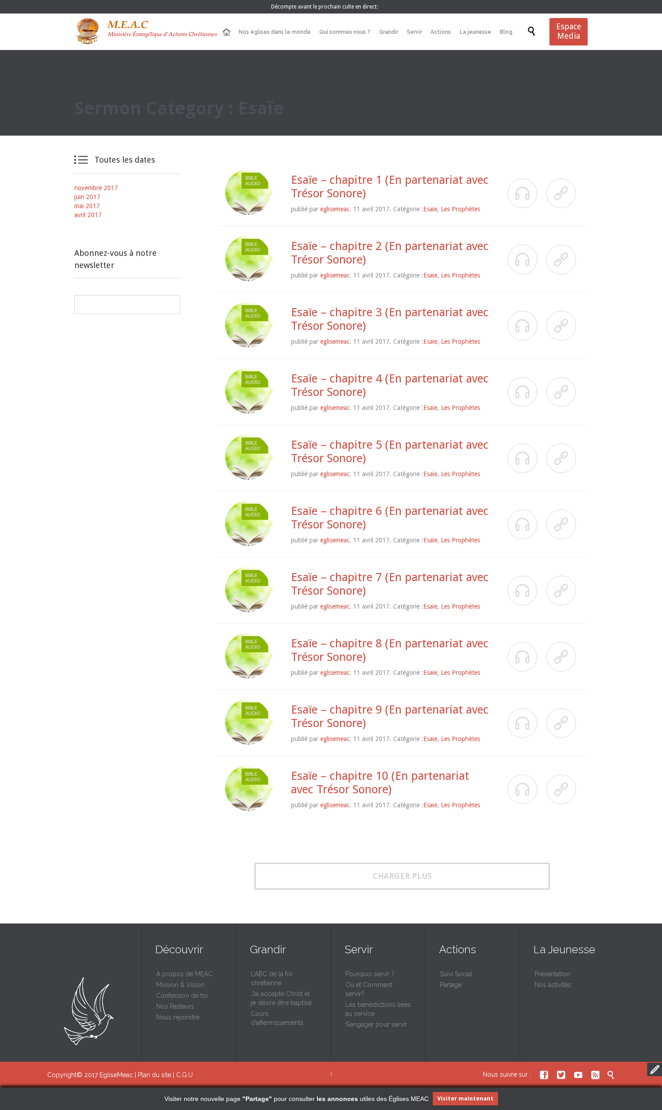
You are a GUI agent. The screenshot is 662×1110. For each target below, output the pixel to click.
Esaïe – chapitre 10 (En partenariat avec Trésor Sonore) (380, 782)
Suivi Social (456, 974)
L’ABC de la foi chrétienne (271, 978)
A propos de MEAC (184, 974)
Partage (451, 984)
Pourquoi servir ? (369, 974)
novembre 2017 (96, 187)
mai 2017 (87, 205)
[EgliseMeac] (146, 32)
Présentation (552, 974)
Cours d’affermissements (277, 1018)
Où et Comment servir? (368, 989)
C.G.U (184, 1074)
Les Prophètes (460, 209)
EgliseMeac (116, 1074)
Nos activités (553, 984)
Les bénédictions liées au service (378, 1009)
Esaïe (430, 209)
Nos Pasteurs (175, 1006)
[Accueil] (226, 32)
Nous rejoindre (178, 1017)
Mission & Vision (180, 984)
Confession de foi (182, 995)
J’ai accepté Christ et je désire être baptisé (281, 998)
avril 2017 (88, 214)
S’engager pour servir (376, 1024)
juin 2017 (87, 196)
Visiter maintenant (465, 1098)
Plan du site (154, 1074)
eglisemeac (334, 209)
